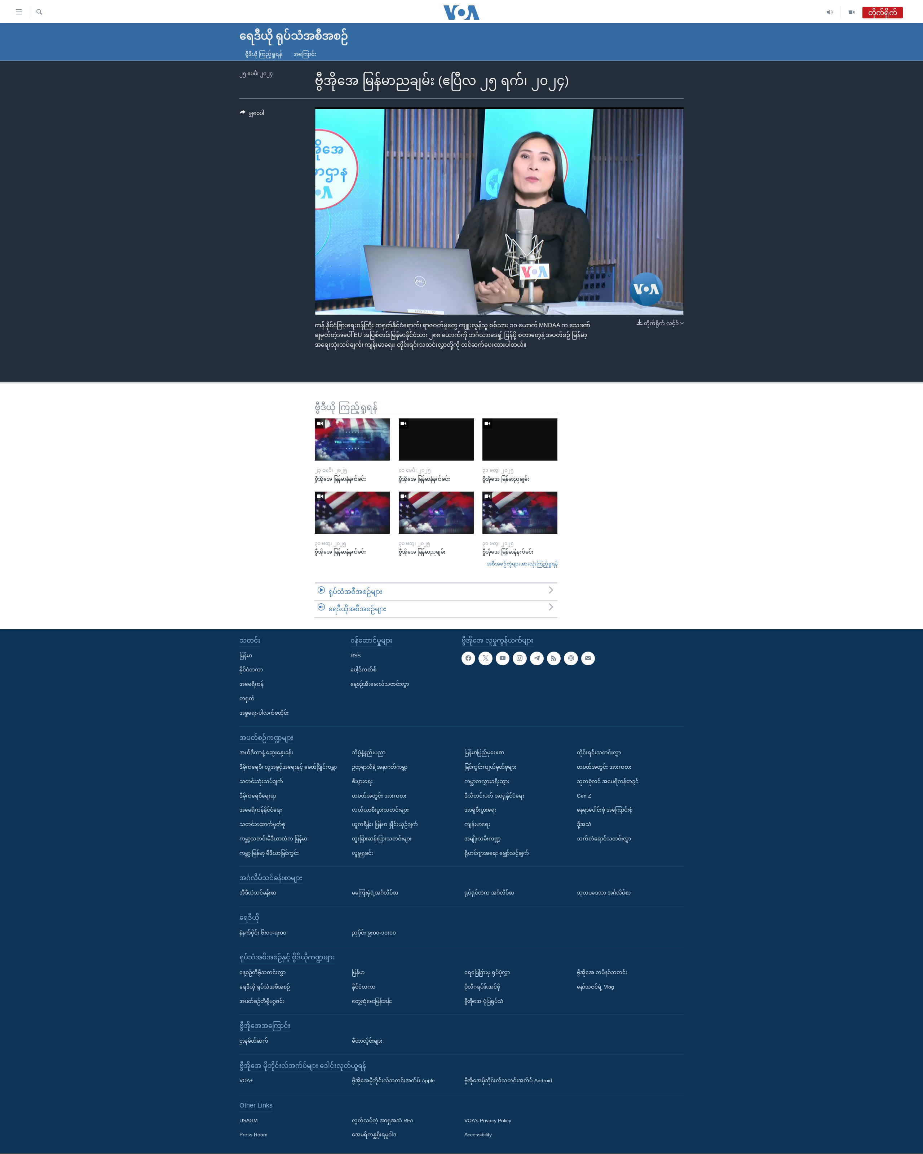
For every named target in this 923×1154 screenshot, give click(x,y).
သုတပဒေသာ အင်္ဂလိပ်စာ (604, 893)
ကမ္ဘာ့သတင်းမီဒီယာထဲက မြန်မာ (273, 839)
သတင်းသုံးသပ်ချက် (261, 781)
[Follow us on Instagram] (519, 658)
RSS (355, 655)
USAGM (248, 1120)
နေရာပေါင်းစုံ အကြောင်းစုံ (604, 810)
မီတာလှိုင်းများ (367, 1041)
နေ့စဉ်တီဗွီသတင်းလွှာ (262, 972)
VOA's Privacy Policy (487, 1120)
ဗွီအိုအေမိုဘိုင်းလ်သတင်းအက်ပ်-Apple (393, 1081)
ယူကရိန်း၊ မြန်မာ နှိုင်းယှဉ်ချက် (385, 824)
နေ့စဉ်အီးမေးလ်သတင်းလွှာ (379, 684)
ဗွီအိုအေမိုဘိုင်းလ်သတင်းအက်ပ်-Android (508, 1081)
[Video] (851, 12)
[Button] (252, 114)
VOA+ (246, 1081)
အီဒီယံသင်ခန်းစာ (257, 893)
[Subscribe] (588, 658)
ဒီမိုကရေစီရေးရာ (257, 796)
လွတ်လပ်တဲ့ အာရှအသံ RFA (382, 1120)
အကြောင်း (304, 54)
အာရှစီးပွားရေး (480, 810)
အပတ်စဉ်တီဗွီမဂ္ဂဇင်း (261, 1001)
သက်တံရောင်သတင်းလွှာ (604, 839)
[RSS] (554, 658)
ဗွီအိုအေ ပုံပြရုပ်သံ (483, 1001)
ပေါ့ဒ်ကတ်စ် (363, 670)
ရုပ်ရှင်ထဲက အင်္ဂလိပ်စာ (489, 893)
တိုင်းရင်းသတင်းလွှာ (599, 752)
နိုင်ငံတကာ (251, 670)
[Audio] (830, 12)
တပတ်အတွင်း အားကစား (379, 796)
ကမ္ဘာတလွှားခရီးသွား (486, 781)
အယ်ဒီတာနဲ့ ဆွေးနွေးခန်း (266, 752)
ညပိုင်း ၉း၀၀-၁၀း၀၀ (374, 933)
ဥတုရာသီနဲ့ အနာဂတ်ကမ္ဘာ (379, 767)
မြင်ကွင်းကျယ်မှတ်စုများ (490, 767)
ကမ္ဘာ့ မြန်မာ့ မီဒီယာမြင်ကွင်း (269, 853)
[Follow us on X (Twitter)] (485, 658)
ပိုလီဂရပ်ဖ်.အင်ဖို (482, 987)
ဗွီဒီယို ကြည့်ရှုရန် (263, 54)
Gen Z (584, 796)
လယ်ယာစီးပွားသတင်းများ (380, 810)
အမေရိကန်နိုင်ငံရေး (260, 810)
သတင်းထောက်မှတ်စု (262, 824)
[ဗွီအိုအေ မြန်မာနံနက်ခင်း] (352, 439)
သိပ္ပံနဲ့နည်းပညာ (368, 752)
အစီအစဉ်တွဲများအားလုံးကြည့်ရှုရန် (522, 564)
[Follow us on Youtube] (502, 658)
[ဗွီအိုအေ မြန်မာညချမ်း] (519, 439)
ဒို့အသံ (584, 824)
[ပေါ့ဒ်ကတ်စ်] (571, 658)
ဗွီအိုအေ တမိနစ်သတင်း (602, 972)
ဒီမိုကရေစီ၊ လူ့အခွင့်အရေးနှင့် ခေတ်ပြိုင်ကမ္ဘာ (288, 767)
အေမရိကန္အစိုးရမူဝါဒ (374, 1135)
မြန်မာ (245, 655)
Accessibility (478, 1135)
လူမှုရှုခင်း (362, 853)
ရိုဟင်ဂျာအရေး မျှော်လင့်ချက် (496, 853)
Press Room (253, 1135)
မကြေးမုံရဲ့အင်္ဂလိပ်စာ (375, 893)
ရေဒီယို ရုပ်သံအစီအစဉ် (264, 987)
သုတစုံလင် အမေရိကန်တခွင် (608, 781)
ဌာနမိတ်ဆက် (253, 1041)
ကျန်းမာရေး (477, 824)
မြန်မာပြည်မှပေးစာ (484, 752)
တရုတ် (247, 698)
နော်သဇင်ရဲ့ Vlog (595, 987)
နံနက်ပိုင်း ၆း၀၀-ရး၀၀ (262, 933)
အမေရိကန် (251, 684)
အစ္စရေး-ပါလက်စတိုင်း (264, 713)
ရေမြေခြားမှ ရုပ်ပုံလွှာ (487, 972)
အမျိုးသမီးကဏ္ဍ (482, 839)
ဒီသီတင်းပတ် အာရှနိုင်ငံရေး (494, 796)
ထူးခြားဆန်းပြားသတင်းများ (382, 839)
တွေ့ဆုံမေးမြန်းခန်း (372, 1001)
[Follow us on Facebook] (468, 658)
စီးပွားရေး (362, 781)
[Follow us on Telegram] (537, 658)
